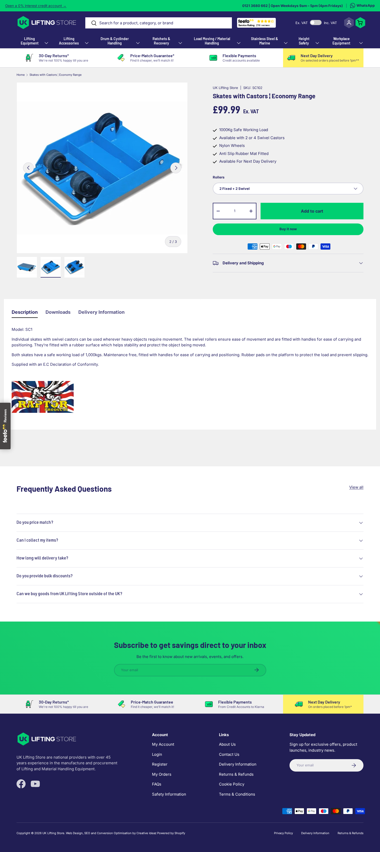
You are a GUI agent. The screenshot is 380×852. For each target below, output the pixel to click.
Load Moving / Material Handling (212, 40)
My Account (163, 744)
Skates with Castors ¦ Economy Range (55, 74)
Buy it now (288, 229)
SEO (87, 833)
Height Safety (304, 40)
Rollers (218, 177)
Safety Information (169, 794)
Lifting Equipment (30, 40)
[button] (360, 22)
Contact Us (229, 754)
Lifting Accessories (69, 40)
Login (157, 754)
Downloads (58, 312)
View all (356, 487)
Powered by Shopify (171, 833)
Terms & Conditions (237, 794)
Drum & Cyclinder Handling (115, 40)
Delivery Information (101, 312)
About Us (227, 744)
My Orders (161, 774)
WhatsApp (365, 5)
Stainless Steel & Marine (264, 40)
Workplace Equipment (341, 40)
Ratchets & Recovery (161, 40)
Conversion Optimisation (114, 833)
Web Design (74, 833)
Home (21, 74)
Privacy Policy (283, 833)
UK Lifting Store (225, 88)
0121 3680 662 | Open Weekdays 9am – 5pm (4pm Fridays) (292, 6)
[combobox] (158, 22)
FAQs (156, 784)
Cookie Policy (231, 784)
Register (160, 764)
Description (25, 312)
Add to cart (312, 211)
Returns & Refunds (236, 774)
